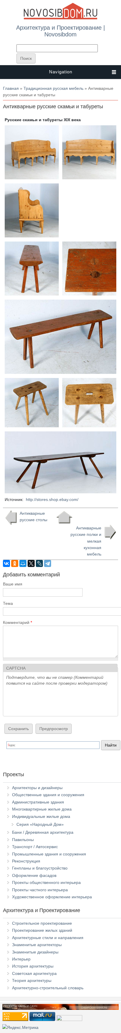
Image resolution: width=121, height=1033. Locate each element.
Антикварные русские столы (33, 516)
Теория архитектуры (31, 980)
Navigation (60, 71)
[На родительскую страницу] (64, 517)
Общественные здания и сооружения (48, 794)
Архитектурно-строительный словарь (47, 987)
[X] (31, 563)
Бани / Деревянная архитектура (42, 832)
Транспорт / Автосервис (35, 846)
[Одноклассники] (14, 563)
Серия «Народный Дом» (40, 824)
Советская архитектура (34, 973)
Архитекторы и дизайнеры (37, 787)
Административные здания (38, 802)
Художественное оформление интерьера (52, 896)
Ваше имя (12, 584)
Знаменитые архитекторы (37, 944)
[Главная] (60, 18)
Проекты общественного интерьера (46, 882)
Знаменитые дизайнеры (35, 952)
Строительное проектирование (42, 923)
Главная (11, 88)
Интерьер (21, 959)
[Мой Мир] (22, 563)
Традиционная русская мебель (53, 88)
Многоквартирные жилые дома (42, 809)
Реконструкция (26, 861)
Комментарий (17, 622)
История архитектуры (32, 966)
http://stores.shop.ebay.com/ (52, 499)
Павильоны (23, 839)
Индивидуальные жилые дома (41, 816)
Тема (8, 603)
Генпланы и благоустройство (40, 868)
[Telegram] (47, 563)
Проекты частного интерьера (40, 889)
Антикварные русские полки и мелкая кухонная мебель (85, 541)
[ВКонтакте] (6, 563)
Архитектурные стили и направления (47, 937)
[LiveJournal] (39, 563)
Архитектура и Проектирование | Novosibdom (60, 30)
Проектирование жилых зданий (42, 930)
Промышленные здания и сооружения (49, 854)
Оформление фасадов (34, 875)
